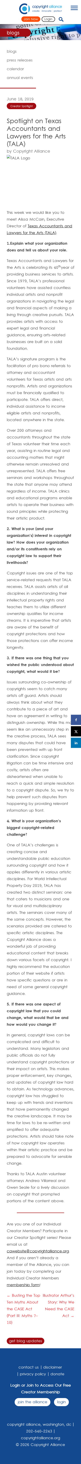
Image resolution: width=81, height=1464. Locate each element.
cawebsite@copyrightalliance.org (38, 1251)
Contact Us (28, 1367)
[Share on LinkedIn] (76, 743)
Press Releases (20, 60)
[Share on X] (76, 731)
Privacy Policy (33, 1374)
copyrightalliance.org (40, 1438)
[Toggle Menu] (74, 8)
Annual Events (20, 77)
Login (48, 19)
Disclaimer (52, 1367)
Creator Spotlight (21, 106)
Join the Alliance (32, 1402)
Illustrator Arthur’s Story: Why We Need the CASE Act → (58, 1305)
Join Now (31, 19)
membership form (23, 1285)
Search (65, 19)
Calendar (15, 69)
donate (57, 1374)
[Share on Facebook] (76, 720)
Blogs (12, 51)
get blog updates (25, 1341)
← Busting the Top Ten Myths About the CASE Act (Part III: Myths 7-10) (23, 1309)
